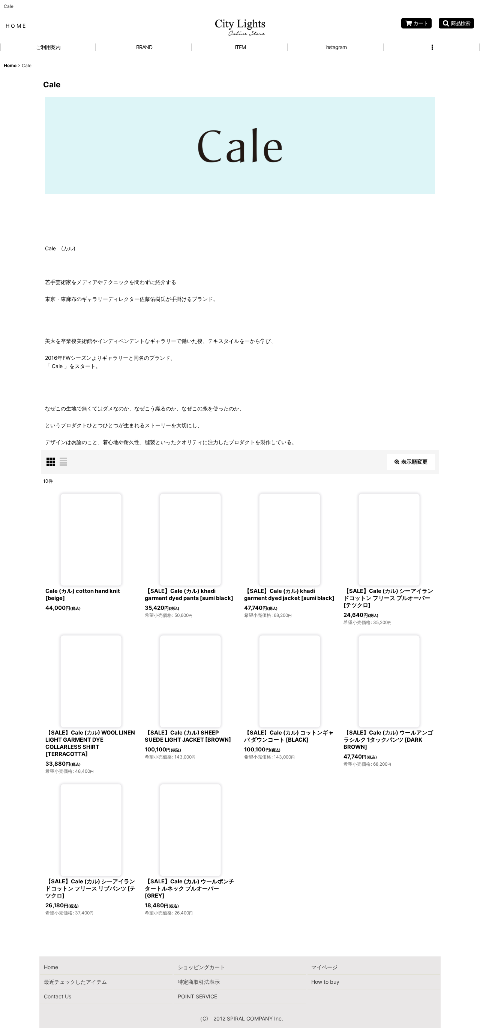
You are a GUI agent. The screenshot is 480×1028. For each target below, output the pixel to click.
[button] (456, 23)
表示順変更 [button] (414, 461)
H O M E (16, 25)
